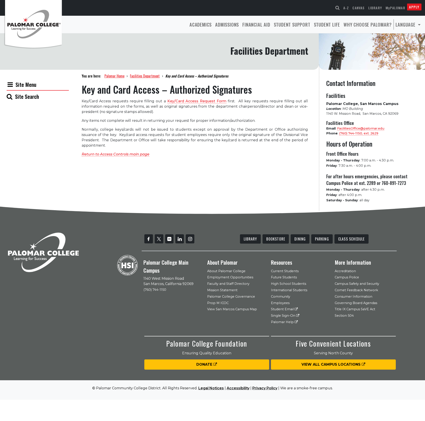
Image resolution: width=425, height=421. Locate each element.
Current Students (285, 271)
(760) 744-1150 (154, 290)
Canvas (358, 7)
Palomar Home (114, 76)
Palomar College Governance (231, 297)
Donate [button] (204, 364)
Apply (414, 6)
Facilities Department (145, 76)
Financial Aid (256, 24)
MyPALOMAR (395, 7)
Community (280, 297)
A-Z (346, 7)
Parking (322, 239)
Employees (280, 303)
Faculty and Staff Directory (228, 284)
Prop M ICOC (218, 303)
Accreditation (345, 271)
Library (375, 7)
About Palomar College (226, 271)
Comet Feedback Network (356, 290)
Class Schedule (351, 239)
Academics (200, 24)
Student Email (283, 309)
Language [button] (406, 24)
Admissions (227, 24)
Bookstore (275, 239)
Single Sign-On (283, 316)
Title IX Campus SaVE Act (355, 309)
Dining (300, 239)
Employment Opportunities (230, 277)
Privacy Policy (264, 388)
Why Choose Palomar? (368, 24)
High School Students (288, 284)
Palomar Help (283, 322)
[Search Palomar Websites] (338, 8)
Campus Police (347, 277)
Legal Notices (211, 388)
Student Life (327, 24)
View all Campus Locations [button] (331, 364)
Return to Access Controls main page (115, 154)
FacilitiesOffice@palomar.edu (360, 128)
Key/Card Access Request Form (196, 101)
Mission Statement (222, 290)
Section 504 (344, 316)
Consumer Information (353, 297)
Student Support (292, 24)
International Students (289, 290)
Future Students (284, 277)
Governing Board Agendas (356, 303)
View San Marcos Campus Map (232, 309)
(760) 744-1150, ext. (358, 133)
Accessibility (238, 388)
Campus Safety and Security (357, 284)
